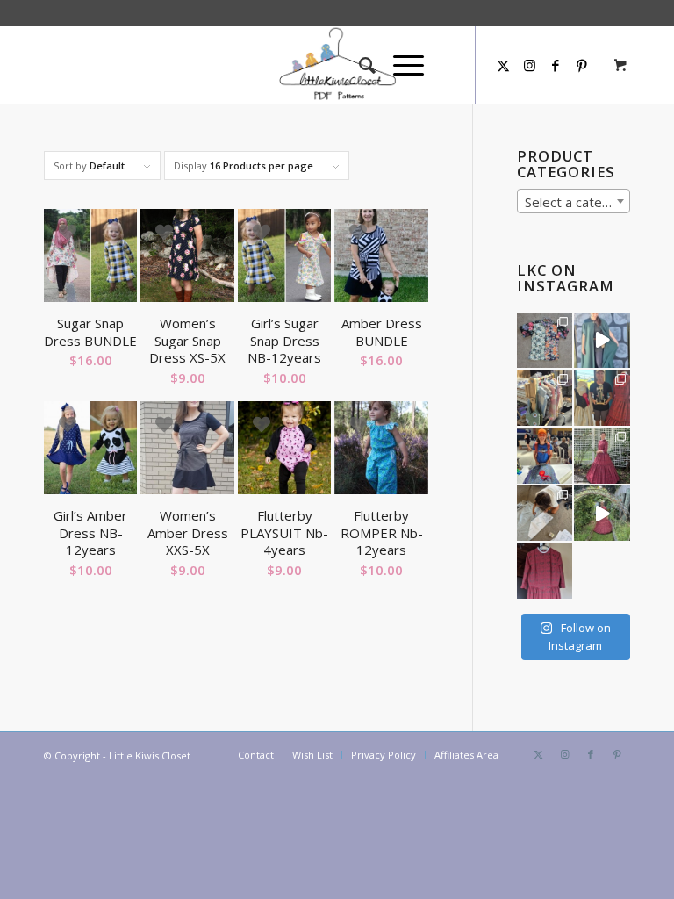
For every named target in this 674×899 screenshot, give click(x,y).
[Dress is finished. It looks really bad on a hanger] (545, 571)
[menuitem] (358, 64)
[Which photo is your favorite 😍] (602, 456)
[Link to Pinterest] (617, 754)
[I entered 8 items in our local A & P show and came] (602, 398)
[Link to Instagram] (529, 65)
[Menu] (400, 64)
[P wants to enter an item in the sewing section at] (545, 513)
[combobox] (573, 201)
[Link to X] (503, 65)
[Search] (358, 64)
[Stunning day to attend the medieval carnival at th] (545, 398)
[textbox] (573, 202)
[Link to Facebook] (555, 65)
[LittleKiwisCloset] (336, 64)
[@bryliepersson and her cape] (602, 341)
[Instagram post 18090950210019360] (602, 513)
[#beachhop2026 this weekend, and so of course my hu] (545, 341)
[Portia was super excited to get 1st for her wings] (545, 456)
